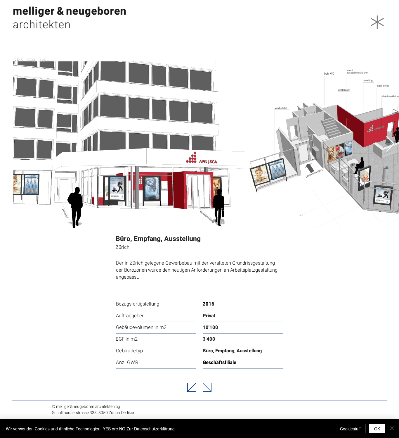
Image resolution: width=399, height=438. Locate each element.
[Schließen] (391, 428)
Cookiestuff (350, 429)
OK (377, 429)
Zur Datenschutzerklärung (150, 429)
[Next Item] (390, 144)
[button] (377, 22)
